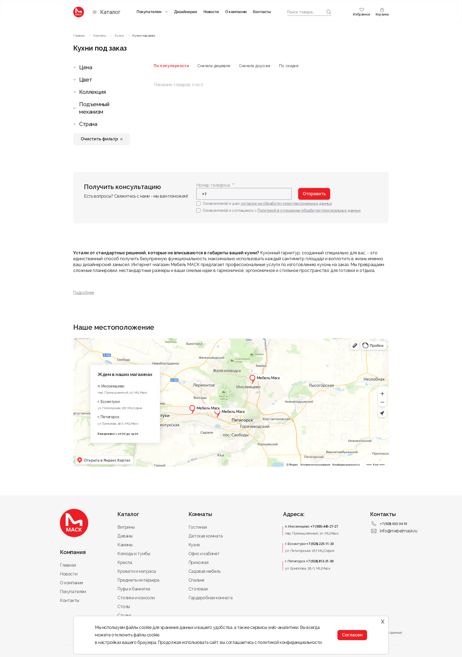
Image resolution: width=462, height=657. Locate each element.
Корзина (382, 14)
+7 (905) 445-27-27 (324, 526)
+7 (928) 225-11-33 (320, 543)
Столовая (198, 588)
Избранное (361, 14)
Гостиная (197, 527)
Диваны (125, 536)
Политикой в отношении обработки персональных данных (309, 210)
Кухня (194, 544)
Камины (125, 544)
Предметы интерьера (138, 580)
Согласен (352, 634)
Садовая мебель (204, 571)
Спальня (196, 580)
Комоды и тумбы (133, 553)
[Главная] (78, 12)
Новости (211, 12)
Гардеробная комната (210, 597)
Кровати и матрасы (136, 571)
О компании (236, 12)
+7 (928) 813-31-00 (319, 561)
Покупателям (149, 12)
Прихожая (198, 562)
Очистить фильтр (99, 138)
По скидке (289, 66)
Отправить (314, 193)
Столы (123, 606)
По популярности (171, 66)
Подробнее (83, 292)
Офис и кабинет (204, 553)
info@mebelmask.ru (398, 530)
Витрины (125, 527)
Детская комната (205, 536)
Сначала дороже (255, 66)
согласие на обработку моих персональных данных (286, 203)
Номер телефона (213, 185)
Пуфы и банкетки (133, 588)
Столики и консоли (136, 597)
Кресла (124, 562)
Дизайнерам (185, 12)
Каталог (110, 12)
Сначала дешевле (213, 66)
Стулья (124, 615)
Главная (68, 565)
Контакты (262, 12)
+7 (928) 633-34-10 (393, 523)
